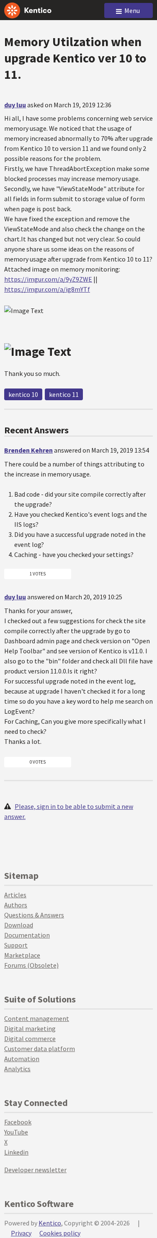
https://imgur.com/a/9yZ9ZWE (48, 279)
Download (18, 925)
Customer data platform (39, 1048)
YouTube (16, 1132)
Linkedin (16, 1152)
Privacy (21, 1233)
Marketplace (22, 955)
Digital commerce (30, 1038)
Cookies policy (59, 1233)
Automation (21, 1058)
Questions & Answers (34, 915)
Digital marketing (30, 1028)
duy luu (15, 105)
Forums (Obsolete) (31, 965)
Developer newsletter (35, 1169)
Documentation (27, 935)
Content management (36, 1018)
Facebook (17, 1122)
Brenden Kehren (28, 450)
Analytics (17, 1068)
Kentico (50, 1223)
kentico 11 (64, 394)
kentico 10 (23, 394)
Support (16, 945)
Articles (15, 895)
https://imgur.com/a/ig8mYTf (47, 289)
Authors (15, 905)
